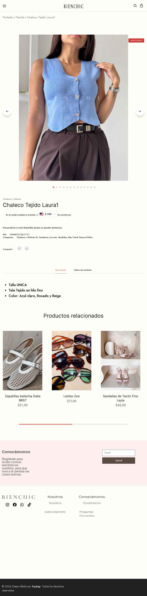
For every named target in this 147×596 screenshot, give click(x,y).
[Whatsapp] (22, 505)
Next (140, 111)
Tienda (20, 17)
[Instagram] (7, 505)
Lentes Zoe (72, 396)
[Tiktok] (29, 505)
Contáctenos (91, 503)
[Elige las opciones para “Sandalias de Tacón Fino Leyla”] (135, 335)
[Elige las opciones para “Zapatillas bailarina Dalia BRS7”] (37, 335)
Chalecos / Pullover (12, 199)
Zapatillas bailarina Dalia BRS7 (22, 398)
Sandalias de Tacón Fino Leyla (120, 398)
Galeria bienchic (55, 512)
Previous (7, 111)
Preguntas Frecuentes (86, 513)
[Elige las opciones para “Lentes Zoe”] (86, 335)
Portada (8, 17)
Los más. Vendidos (58, 237)
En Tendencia (42, 237)
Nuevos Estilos (85, 237)
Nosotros (55, 503)
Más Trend (73, 237)
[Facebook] (15, 505)
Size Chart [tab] (83, 270)
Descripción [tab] (60, 270)
